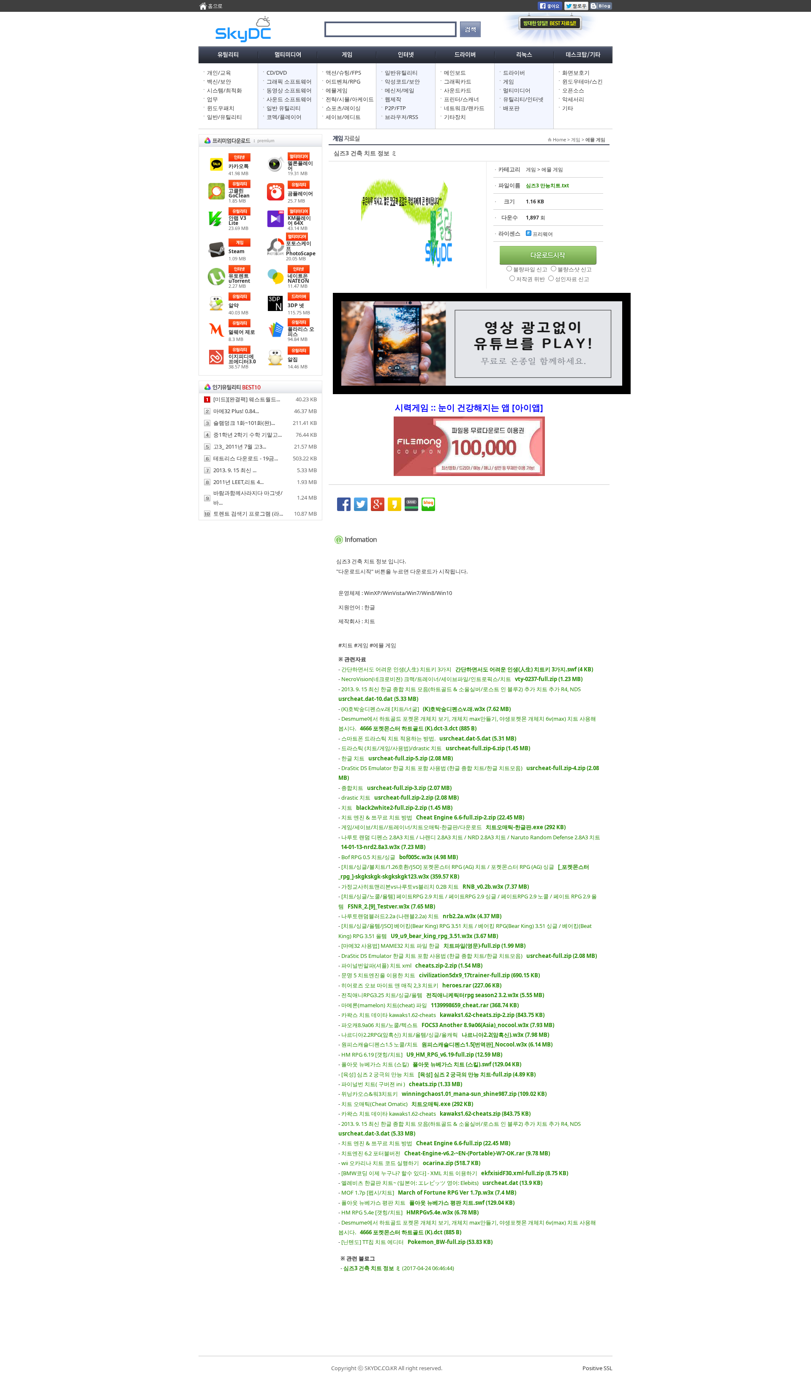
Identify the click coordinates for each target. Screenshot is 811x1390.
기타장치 (455, 117)
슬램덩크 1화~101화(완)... (244, 423)
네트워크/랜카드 (464, 108)
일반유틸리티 (401, 72)
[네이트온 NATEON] (275, 283)
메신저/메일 (399, 90)
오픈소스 (573, 90)
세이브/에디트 (343, 117)
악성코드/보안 (402, 81)
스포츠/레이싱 (343, 108)
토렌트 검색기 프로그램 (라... (248, 513)
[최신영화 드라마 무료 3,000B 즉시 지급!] (469, 450)
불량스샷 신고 (575, 269)
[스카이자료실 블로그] (600, 8)
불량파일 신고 (531, 269)
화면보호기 (576, 72)
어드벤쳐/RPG (343, 81)
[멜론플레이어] (275, 170)
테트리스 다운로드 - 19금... (245, 458)
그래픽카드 (457, 81)
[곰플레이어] (275, 198)
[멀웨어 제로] (216, 337)
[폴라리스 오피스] (275, 336)
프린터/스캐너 (461, 99)
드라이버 (514, 72)
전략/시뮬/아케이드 (350, 99)
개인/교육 (219, 72)
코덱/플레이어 (284, 117)
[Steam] (216, 256)
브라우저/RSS (401, 117)
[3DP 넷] (275, 310)
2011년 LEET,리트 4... (238, 482)
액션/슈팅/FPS (343, 72)
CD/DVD (277, 72)
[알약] (216, 310)
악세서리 (573, 99)
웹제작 (393, 99)
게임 (508, 81)
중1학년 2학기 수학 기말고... (247, 434)
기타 (567, 108)
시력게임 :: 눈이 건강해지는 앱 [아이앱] (469, 407)
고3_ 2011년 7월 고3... (239, 446)
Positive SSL (597, 1368)
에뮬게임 (337, 90)
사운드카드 (457, 90)
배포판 (511, 108)
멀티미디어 (517, 90)
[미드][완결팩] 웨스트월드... (246, 399)
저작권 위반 (531, 279)
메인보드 (455, 72)
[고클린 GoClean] (216, 198)
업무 (212, 99)
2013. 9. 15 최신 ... (234, 470)
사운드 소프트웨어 (289, 99)
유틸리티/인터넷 (523, 99)
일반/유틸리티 (224, 117)
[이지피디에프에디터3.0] (216, 364)
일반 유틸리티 (284, 108)
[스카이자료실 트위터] (576, 8)
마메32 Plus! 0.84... (236, 411)
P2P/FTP (395, 108)
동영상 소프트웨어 (289, 90)
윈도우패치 (220, 108)
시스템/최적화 (224, 90)
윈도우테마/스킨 (582, 81)
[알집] (275, 364)
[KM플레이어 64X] (275, 225)
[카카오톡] (216, 171)
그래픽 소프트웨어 (289, 81)
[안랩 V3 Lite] (216, 225)
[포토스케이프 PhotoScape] (275, 253)
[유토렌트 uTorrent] (216, 283)
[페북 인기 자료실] (550, 8)
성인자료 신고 (572, 279)
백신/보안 (219, 81)
